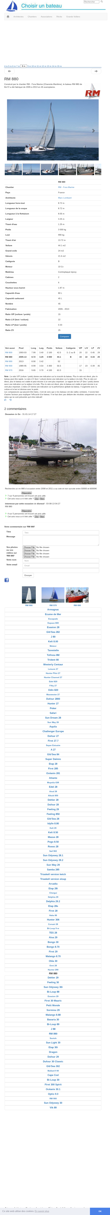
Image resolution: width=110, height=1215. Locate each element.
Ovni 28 (53, 965)
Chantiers (32, 16)
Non (42, 498)
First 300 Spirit (53, 1084)
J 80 (53, 636)
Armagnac (53, 609)
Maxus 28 (53, 837)
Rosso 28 (53, 846)
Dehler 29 (53, 977)
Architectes (18, 16)
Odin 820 (53, 690)
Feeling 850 (53, 814)
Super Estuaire (53, 745)
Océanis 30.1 (53, 1089)
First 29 (53, 951)
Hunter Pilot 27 (53, 673)
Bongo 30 (53, 942)
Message (10, 536)
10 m (34, 66)
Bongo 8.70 (53, 947)
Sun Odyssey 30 (53, 1103)
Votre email (11, 564)
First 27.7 (53, 740)
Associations (46, 16)
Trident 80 (53, 659)
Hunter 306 (53, 919)
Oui (36, 498)
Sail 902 (53, 851)
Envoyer (28, 575)
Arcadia (53, 883)
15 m (59, 66)
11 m (39, 66)
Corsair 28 (53, 924)
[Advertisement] (52, 43)
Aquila (53, 726)
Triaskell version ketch (53, 874)
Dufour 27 (53, 736)
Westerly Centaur (53, 664)
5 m (10, 66)
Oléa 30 (53, 961)
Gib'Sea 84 (53, 754)
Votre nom (11, 560)
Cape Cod (53, 1075)
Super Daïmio (53, 759)
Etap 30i (53, 1047)
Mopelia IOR (53, 782)
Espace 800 (53, 623)
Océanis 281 (53, 773)
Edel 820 (53, 681)
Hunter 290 (53, 970)
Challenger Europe (53, 731)
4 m (6, 66)
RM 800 (8, 352)
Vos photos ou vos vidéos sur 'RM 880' (12, 551)
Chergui (53, 893)
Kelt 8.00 (53, 641)
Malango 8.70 (53, 956)
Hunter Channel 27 (53, 677)
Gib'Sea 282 (53, 632)
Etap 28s (53, 906)
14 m (54, 66)
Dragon (53, 1052)
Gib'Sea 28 (53, 818)
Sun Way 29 (53, 865)
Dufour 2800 (53, 699)
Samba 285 (53, 869)
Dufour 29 (53, 1056)
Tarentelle (53, 650)
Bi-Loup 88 (53, 991)
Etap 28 (53, 763)
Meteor (53, 646)
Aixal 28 (53, 791)
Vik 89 (53, 1107)
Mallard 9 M (53, 1071)
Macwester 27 (53, 694)
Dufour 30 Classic (53, 1061)
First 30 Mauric (53, 1000)
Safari (53, 713)
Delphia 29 (53, 897)
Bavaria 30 (53, 1019)
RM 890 (8, 361)
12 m (44, 66)
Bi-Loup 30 (53, 1079)
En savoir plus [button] (42, 1211)
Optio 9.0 (53, 1094)
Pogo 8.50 (53, 841)
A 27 (53, 749)
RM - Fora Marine (66, 187)
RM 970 (8, 370)
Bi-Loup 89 (53, 1024)
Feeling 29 (53, 809)
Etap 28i (53, 888)
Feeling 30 (53, 982)
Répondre (26, 493)
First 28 (53, 910)
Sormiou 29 (53, 1010)
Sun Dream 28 (53, 717)
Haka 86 (53, 915)
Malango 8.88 (53, 1015)
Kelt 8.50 (53, 832)
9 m (30, 66)
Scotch (53, 1038)
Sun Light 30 (53, 1042)
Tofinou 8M (53, 655)
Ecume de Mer (53, 614)
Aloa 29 (53, 937)
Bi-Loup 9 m (53, 928)
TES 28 (53, 932)
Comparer (64, 336)
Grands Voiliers (73, 16)
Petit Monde (53, 1005)
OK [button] (100, 1211)
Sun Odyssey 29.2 (53, 860)
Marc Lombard (64, 198)
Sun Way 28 (53, 722)
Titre (8, 532)
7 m (18, 66)
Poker (53, 708)
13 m (49, 66)
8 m (23, 66)
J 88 (53, 1029)
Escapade (53, 619)
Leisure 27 (53, 669)
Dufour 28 (53, 804)
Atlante (53, 778)
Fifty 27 (53, 685)
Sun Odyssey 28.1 (53, 855)
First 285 (53, 768)
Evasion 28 (53, 627)
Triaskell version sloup (53, 879)
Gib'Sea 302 (53, 1066)
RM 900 (8, 366)
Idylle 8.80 (53, 823)
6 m (14, 66)
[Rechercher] (101, 1)
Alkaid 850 (53, 795)
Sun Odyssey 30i (53, 987)
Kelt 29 (53, 828)
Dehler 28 (53, 800)
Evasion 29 (53, 996)
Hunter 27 (53, 703)
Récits (59, 16)
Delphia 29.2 (53, 901)
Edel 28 (53, 787)
